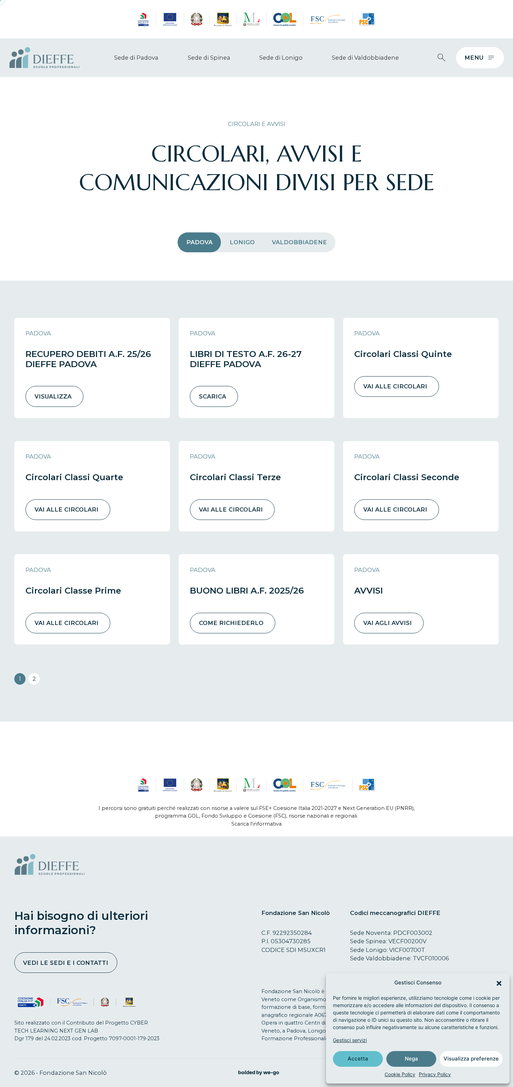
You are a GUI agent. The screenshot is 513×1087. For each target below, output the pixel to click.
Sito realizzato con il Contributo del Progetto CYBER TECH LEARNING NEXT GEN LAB (81, 1027)
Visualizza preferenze (471, 1058)
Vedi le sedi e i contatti (65, 962)
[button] (499, 982)
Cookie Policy (400, 1074)
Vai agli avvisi (387, 622)
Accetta (358, 1058)
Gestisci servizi (350, 1040)
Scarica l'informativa (256, 824)
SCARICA (212, 396)
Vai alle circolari (395, 386)
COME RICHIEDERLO (231, 622)
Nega (411, 1058)
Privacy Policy (435, 1074)
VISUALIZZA (53, 396)
